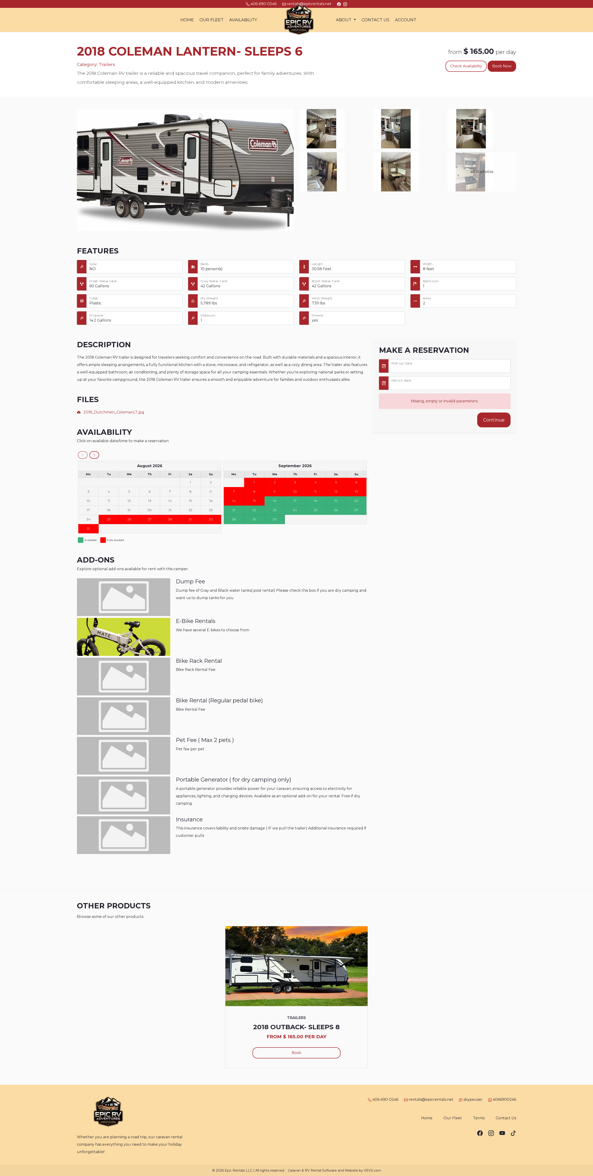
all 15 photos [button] (481, 171)
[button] (346, 20)
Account (405, 20)
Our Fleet (211, 20)
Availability (243, 20)
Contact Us (375, 20)
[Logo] (296, 19)
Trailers (107, 64)
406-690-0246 (385, 1099)
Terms (479, 1118)
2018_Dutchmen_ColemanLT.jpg (112, 412)
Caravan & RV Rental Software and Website (323, 1170)
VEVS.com (372, 1170)
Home (187, 20)
